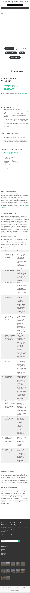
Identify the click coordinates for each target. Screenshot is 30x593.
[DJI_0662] (3, 578)
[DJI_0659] (8, 572)
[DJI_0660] (18, 565)
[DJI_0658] (8, 565)
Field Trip (22, 52)
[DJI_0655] (23, 565)
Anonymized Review (9, 88)
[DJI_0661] (23, 572)
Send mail (6, 531)
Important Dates (8, 84)
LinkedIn (3, 550)
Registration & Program (11, 52)
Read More (20, 5)
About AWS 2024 (9, 48)
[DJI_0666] (18, 572)
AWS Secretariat (23, 93)
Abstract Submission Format (11, 86)
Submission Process (9, 89)
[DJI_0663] (8, 578)
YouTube (3, 554)
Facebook (3, 549)
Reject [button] (14, 5)
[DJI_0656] (13, 565)
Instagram (3, 553)
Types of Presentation (9, 85)
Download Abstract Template (11, 152)
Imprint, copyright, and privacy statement (10, 534)
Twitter (2, 552)
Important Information (15, 57)
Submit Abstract (8, 153)
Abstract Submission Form (12, 217)
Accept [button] (9, 5)
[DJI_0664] (3, 565)
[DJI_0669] (3, 572)
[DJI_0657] (13, 572)
